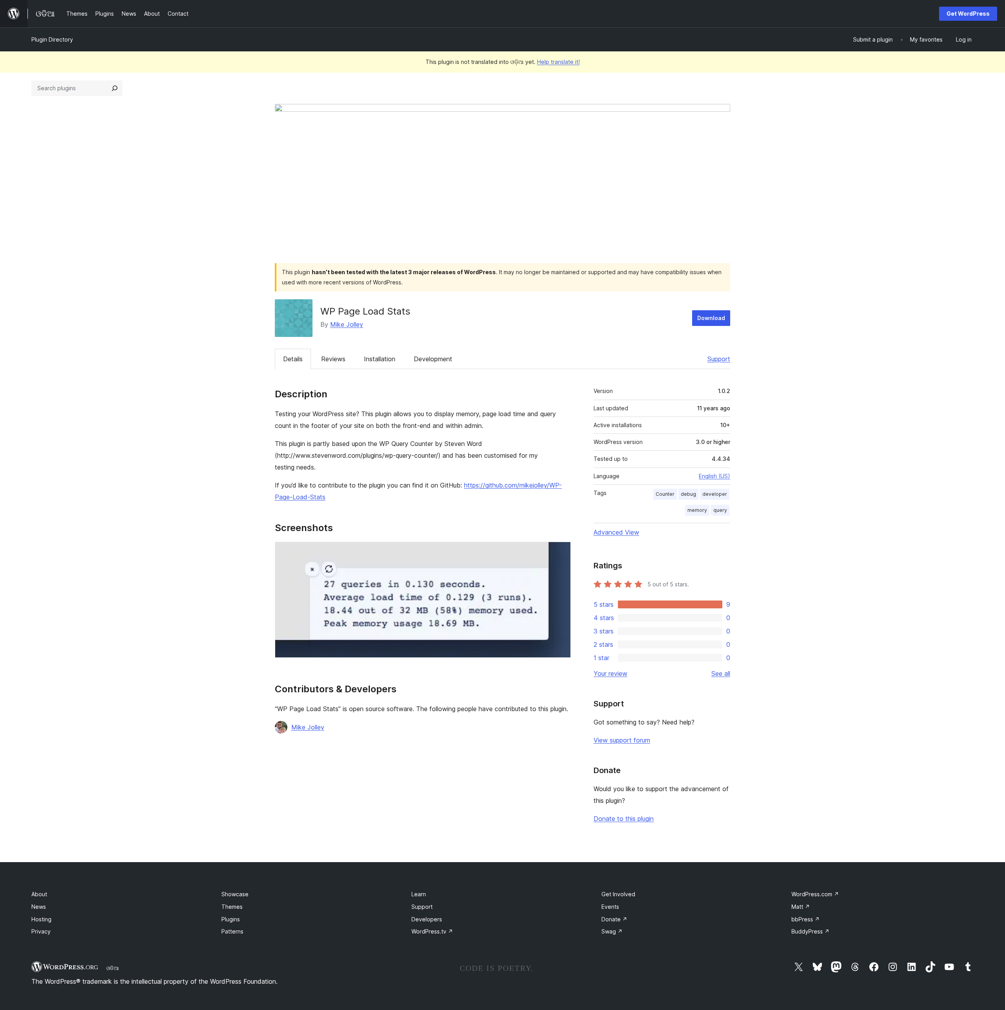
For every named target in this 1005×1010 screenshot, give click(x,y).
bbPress (805, 919)
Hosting (41, 919)
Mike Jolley (346, 324)
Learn (418, 894)
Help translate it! (558, 61)
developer (714, 494)
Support (718, 359)
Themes (232, 906)
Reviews (333, 359)
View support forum (622, 740)
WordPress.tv (432, 931)
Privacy (41, 931)
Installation (379, 359)
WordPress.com (815, 894)
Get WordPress (968, 13)
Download (711, 318)
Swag (612, 931)
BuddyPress (810, 931)
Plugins (230, 919)
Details (293, 359)
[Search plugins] (114, 88)
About (39, 894)
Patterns (232, 931)
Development (433, 359)
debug (688, 494)
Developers (426, 919)
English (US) (714, 476)
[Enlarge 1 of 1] (560, 552)
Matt (800, 906)
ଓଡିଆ (112, 968)
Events (610, 906)
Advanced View (616, 532)
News (38, 906)
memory (697, 510)
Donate (614, 919)
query (720, 510)
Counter (665, 494)
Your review (610, 673)
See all (720, 673)
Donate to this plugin (624, 819)
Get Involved (618, 894)
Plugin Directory (52, 39)
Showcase (235, 894)
